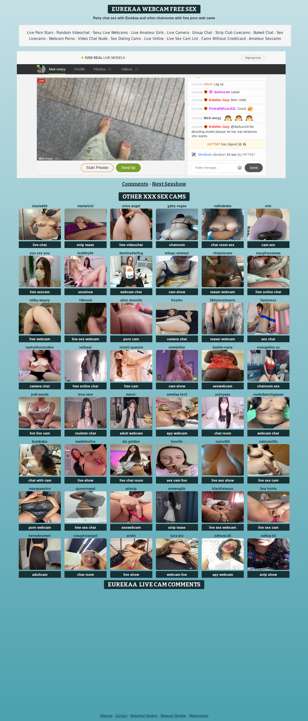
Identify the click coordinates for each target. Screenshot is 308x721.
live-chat (40, 244)
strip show (268, 574)
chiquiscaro (222, 252)
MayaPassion (40, 488)
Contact (121, 715)
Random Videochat (73, 32)
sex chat (268, 338)
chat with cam (39, 480)
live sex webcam (85, 338)
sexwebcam (222, 386)
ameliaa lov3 (177, 394)
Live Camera (178, 32)
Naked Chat (263, 32)
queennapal (85, 488)
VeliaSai (85, 347)
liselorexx (268, 300)
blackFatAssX (222, 488)
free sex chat (85, 527)
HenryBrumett (40, 535)
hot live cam (40, 433)
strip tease (85, 244)
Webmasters (198, 715)
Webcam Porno (62, 38)
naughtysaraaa (268, 252)
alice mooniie (131, 300)
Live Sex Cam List (182, 38)
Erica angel (131, 205)
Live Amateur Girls (147, 32)
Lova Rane (85, 394)
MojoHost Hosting (143, 715)
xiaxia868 (39, 205)
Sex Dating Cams (126, 38)
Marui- (131, 394)
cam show (177, 291)
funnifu (177, 441)
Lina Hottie (268, 488)
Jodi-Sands (40, 394)
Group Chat (202, 32)
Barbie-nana (222, 347)
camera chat (177, 338)
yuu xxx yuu (40, 252)
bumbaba (39, 441)
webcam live (177, 574)
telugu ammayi (177, 252)
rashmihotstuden (40, 347)
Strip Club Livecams (232, 32)
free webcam (39, 338)
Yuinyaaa (222, 394)
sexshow (85, 291)
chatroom (177, 244)
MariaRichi (85, 205)
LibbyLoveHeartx (222, 300)
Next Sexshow (169, 184)
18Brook (85, 300)
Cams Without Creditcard (223, 38)
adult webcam (131, 433)
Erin (268, 205)
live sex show (223, 480)
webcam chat (131, 291)
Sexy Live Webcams (110, 32)
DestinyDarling (131, 252)
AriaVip (131, 488)
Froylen (177, 300)
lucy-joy (177, 535)
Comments (135, 184)
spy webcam (177, 433)
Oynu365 (223, 441)
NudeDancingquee (268, 394)
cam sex (268, 244)
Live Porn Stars (40, 32)
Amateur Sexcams (265, 38)
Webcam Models (173, 715)
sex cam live (177, 480)
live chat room (131, 480)
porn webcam (40, 527)
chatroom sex (268, 386)
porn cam (131, 338)
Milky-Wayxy (40, 300)
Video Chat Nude (93, 38)
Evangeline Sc (268, 347)
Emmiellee (177, 347)
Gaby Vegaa (176, 205)
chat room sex (222, 244)
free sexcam (40, 291)
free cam (131, 386)
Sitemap (106, 715)
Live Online (154, 38)
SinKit (131, 535)
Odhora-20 (222, 535)
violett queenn (131, 347)
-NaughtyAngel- (85, 535)
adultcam (39, 574)
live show (85, 480)
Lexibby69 (85, 252)
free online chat (268, 291)
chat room (222, 433)
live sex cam (268, 480)
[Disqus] (154, 651)
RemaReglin (177, 488)
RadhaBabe (222, 205)
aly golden (131, 441)
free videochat (131, 244)
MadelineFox (85, 441)
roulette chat (85, 433)
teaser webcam (222, 291)
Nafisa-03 (268, 535)
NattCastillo (268, 441)
